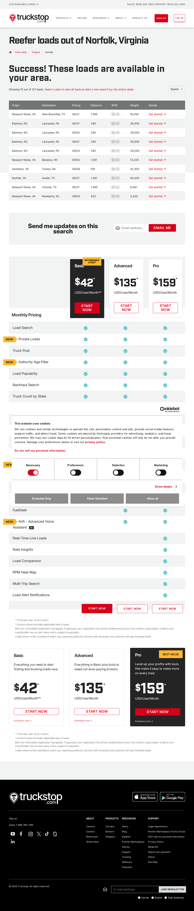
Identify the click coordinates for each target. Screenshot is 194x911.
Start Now (87, 308)
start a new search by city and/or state (109, 89)
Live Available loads (23, 4)
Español (126, 836)
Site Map (152, 862)
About (119, 18)
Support (126, 852)
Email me (162, 228)
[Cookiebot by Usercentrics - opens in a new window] (162, 409)
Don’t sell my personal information (166, 836)
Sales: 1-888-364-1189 (21, 824)
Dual (176, 898)
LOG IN (179, 18)
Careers (90, 826)
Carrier (145, 898)
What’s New (92, 841)
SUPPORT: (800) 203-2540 (170, 4)
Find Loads (21, 52)
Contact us (140, 18)
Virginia (36, 52)
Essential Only (41, 498)
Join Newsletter (172, 889)
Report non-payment (159, 852)
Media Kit (153, 846)
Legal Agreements (157, 826)
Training (126, 856)
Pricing (82, 18)
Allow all (152, 498)
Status (151, 856)
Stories (126, 846)
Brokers (110, 831)
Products (62, 18)
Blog (124, 831)
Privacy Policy (155, 841)
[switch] (75, 472)
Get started (156, 114)
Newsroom (92, 836)
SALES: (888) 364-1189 (140, 4)
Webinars (127, 862)
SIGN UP (161, 18)
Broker (158, 898)
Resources (100, 18)
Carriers (110, 826)
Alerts (125, 826)
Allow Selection (97, 498)
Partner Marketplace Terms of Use (166, 831)
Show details (163, 486)
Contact (90, 831)
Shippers (110, 836)
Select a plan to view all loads (63, 89)
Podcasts (127, 867)
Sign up (13, 818)
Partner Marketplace (133, 841)
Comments (119, 234)
